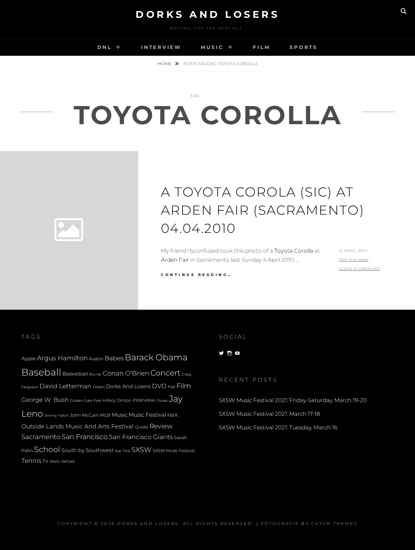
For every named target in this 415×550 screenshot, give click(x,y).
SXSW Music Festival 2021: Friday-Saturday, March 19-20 (293, 400)
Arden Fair (175, 260)
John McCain (84, 415)
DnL (104, 47)
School (47, 449)
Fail (171, 386)
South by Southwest (87, 450)
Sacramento (40, 437)
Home (165, 63)
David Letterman (65, 386)
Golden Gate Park (85, 400)
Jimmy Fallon (56, 415)
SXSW (141, 450)
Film (261, 47)
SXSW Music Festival (174, 450)
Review (160, 426)
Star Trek (122, 450)
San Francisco (85, 437)
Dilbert (99, 387)
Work (55, 461)
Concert (165, 372)
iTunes (162, 401)
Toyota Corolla (293, 250)
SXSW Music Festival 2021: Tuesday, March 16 (278, 427)
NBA (172, 415)
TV (45, 461)
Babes (114, 358)
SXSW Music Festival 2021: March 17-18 (269, 414)
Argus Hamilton (62, 358)
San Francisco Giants (141, 437)
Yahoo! (68, 461)
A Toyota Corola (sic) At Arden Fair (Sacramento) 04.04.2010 (262, 210)
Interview (161, 47)
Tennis (31, 460)
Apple (28, 358)
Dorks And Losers (207, 14)
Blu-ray (95, 374)
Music (212, 47)
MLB (105, 415)
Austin (96, 358)
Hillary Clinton (116, 400)
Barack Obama (156, 357)
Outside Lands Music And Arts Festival (77, 426)
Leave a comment (359, 269)
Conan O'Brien (126, 373)
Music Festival (147, 414)
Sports (304, 47)
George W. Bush (45, 399)
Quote (141, 426)
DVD (159, 386)
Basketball (75, 374)
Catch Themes (334, 523)
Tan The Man (353, 259)
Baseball (41, 372)
